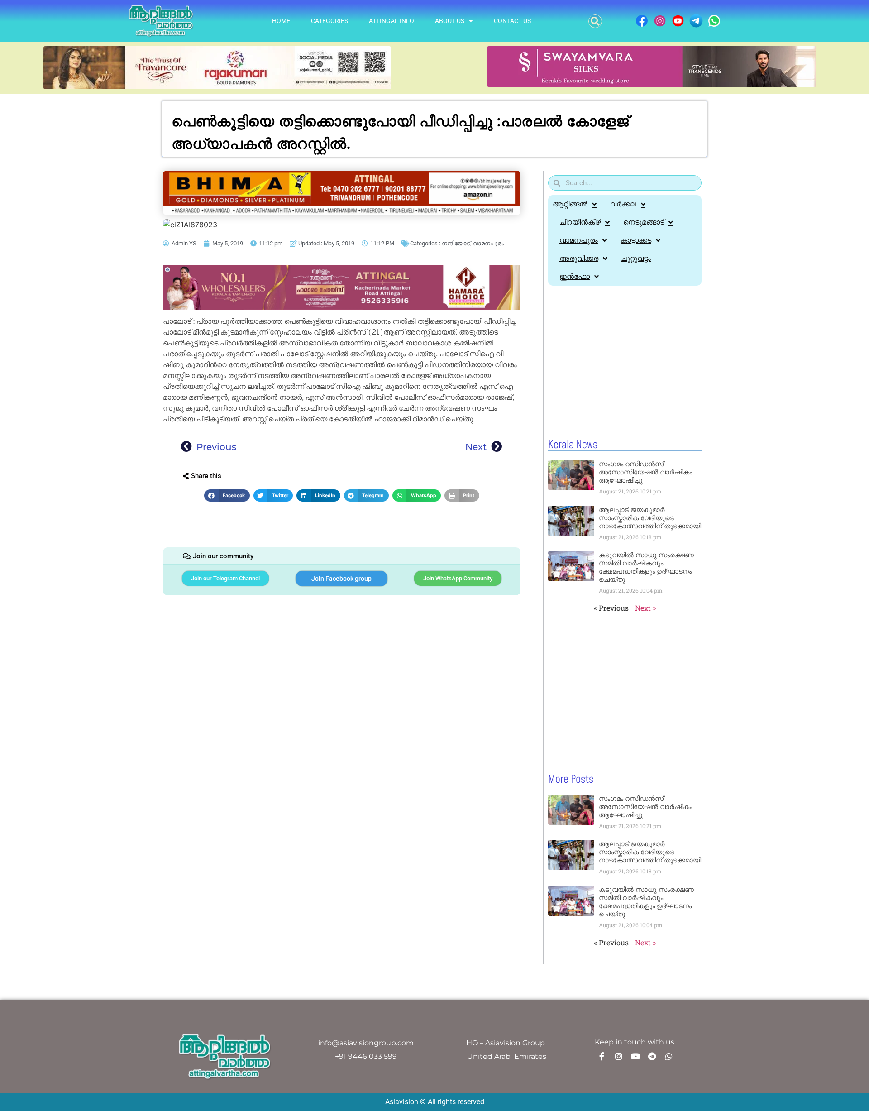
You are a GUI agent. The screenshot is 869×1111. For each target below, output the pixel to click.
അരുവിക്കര (578, 258)
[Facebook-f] (602, 1056)
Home (281, 20)
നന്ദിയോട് (456, 243)
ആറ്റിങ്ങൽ (570, 204)
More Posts (570, 779)
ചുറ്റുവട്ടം (636, 258)
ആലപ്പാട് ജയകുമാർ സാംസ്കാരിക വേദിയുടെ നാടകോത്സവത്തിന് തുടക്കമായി (650, 517)
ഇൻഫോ (574, 276)
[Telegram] (652, 1056)
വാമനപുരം (488, 243)
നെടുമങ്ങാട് (643, 222)
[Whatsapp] (669, 1056)
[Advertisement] (625, 362)
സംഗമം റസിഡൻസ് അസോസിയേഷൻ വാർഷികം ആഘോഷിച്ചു (645, 472)
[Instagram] (619, 1056)
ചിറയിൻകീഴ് (580, 222)
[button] (595, 21)
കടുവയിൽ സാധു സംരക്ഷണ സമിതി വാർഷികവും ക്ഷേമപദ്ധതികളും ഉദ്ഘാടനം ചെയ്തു (646, 567)
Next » (645, 608)
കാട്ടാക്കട (636, 240)
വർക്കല (623, 204)
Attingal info (391, 20)
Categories (329, 20)
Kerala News (572, 445)
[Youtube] (635, 1056)
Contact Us (512, 20)
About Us (449, 20)
